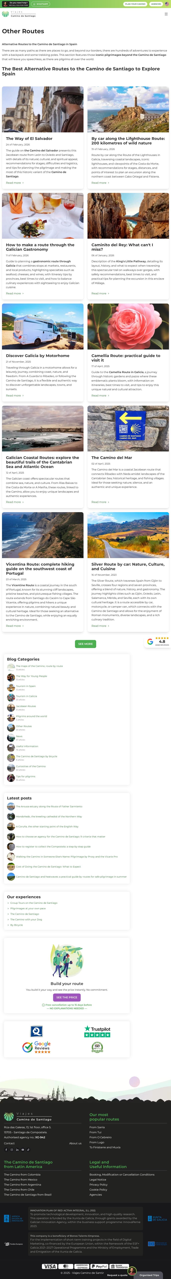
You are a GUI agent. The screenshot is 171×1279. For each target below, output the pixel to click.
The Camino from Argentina (22, 1184)
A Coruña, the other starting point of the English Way (47, 826)
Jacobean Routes (26, 706)
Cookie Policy (98, 1189)
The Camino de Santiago (24, 914)
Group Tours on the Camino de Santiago (33, 903)
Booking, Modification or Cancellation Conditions (122, 1174)
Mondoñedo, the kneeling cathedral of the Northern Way (49, 816)
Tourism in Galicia (26, 696)
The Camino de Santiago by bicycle (36, 756)
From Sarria (97, 1127)
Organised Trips (149, 1275)
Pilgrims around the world (31, 716)
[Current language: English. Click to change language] (167, 4)
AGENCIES (156, 4)
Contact (9, 1143)
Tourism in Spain (26, 686)
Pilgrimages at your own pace (28, 908)
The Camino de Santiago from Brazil (27, 1194)
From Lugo (97, 1142)
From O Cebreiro (101, 1137)
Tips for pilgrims (25, 776)
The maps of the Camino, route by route (39, 666)
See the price (66, 997)
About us (75, 1143)
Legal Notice (98, 1179)
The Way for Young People (31, 676)
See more (85, 644)
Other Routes (24, 726)
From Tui (95, 1132)
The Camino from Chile (19, 1189)
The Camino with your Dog (26, 919)
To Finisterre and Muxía (105, 1147)
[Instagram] (12, 1149)
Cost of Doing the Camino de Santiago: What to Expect (48, 866)
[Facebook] (6, 1149)
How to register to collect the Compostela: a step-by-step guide (53, 846)
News (19, 736)
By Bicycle (16, 925)
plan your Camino (135, 4)
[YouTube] (23, 1149)
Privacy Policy (99, 1184)
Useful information (27, 746)
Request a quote (117, 1275)
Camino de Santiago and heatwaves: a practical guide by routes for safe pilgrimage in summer (71, 876)
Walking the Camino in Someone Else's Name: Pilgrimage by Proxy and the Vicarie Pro (67, 856)
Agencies (96, 1194)
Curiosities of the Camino (31, 766)
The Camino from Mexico (20, 1179)
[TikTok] (28, 1149)
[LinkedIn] (17, 1149)
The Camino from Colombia (22, 1174)
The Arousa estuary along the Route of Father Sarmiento (49, 806)
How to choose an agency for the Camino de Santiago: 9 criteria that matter (60, 836)
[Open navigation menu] (166, 14)
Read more (13, 182)
